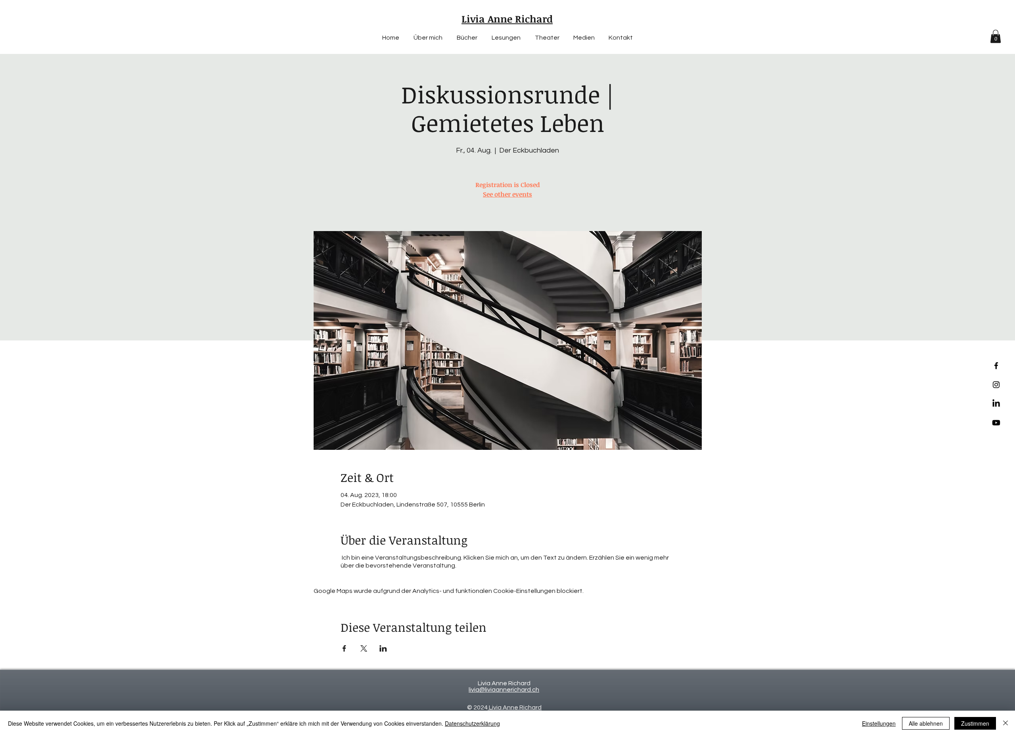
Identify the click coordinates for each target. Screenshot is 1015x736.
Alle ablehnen (926, 723)
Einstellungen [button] (879, 723)
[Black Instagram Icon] (996, 384)
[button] (995, 36)
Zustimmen (975, 723)
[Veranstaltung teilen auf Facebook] (344, 648)
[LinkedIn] (996, 403)
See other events (507, 194)
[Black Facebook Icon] (996, 365)
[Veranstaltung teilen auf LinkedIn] (383, 648)
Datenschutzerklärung (472, 723)
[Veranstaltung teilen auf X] (364, 648)
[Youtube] (996, 422)
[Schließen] (1005, 723)
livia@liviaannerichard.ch (504, 689)
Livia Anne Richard (515, 707)
